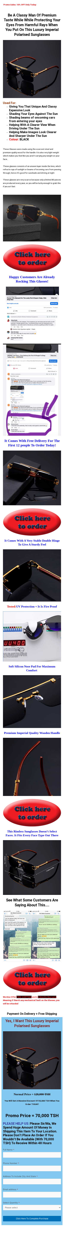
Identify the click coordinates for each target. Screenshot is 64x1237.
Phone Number (11, 1163)
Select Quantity (11, 1202)
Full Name (8, 1149)
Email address (10, 1189)
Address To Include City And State (20, 1176)
